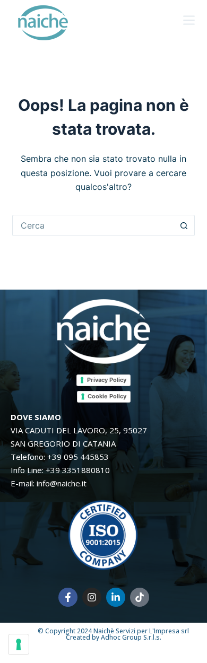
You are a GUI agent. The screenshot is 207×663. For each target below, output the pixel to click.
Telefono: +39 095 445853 (60, 456)
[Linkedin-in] (115, 597)
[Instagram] (91, 597)
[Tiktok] (139, 597)
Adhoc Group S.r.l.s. (131, 637)
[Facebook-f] (67, 597)
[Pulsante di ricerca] (184, 225)
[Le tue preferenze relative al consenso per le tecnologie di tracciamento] (18, 644)
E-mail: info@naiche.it (49, 483)
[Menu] (189, 20)
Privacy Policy (106, 379)
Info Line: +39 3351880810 (60, 470)
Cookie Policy (107, 396)
